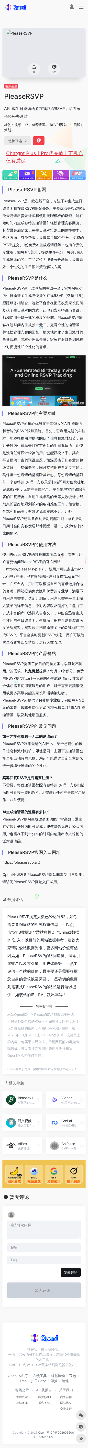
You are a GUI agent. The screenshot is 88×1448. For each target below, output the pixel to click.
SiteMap (42, 1437)
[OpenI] (15, 7)
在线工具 (40, 1376)
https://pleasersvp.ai (20, 862)
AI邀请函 (38, 125)
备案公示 (22, 1390)
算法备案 (22, 1403)
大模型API (44, 1397)
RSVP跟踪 (58, 125)
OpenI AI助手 (18, 1376)
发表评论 (70, 1272)
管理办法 (22, 1397)
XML (52, 1437)
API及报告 (44, 1390)
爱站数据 (44, 932)
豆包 (72, 1376)
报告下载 (44, 1403)
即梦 (54, 1381)
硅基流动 (58, 1376)
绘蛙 (65, 1381)
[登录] (71, 7)
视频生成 (11, 86)
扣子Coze (38, 1381)
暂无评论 (19, 1197)
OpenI (42, 1432)
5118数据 (21, 932)
